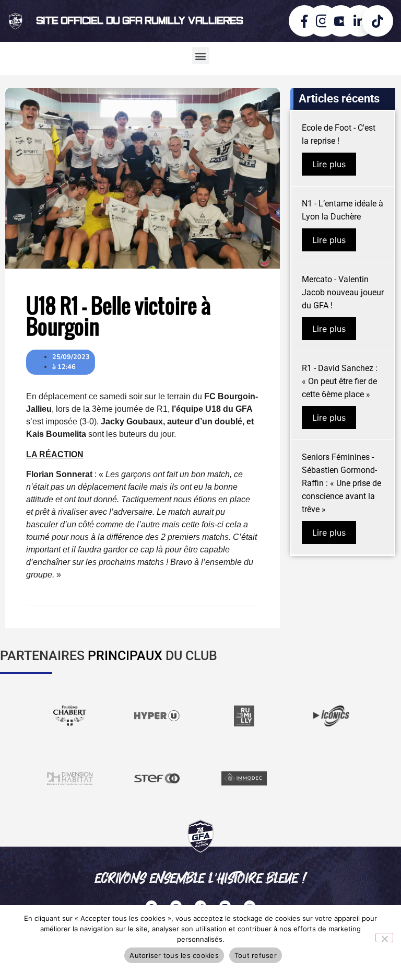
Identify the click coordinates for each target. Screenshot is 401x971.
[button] (200, 55)
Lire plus (329, 164)
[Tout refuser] (384, 937)
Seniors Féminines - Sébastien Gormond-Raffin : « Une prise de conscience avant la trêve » (341, 483)
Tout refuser (255, 955)
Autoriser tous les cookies (174, 955)
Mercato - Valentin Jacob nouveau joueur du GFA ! (343, 292)
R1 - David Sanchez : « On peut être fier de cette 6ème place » (340, 381)
